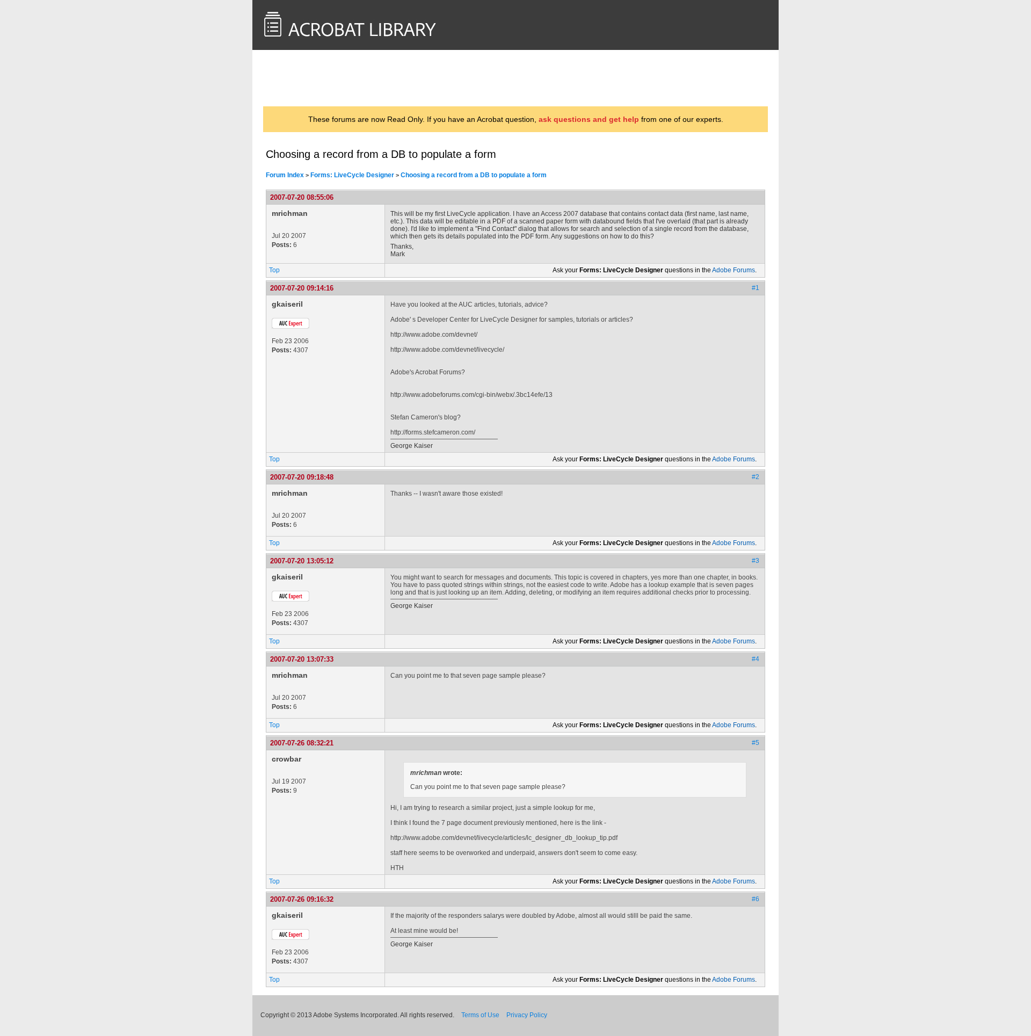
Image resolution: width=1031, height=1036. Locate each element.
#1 (755, 288)
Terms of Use (480, 1015)
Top (274, 270)
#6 (755, 899)
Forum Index (285, 175)
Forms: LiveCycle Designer (352, 175)
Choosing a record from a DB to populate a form (474, 175)
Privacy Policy (526, 1015)
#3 (755, 560)
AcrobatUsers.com (308, 78)
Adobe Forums (733, 270)
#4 (755, 659)
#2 (755, 477)
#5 (755, 743)
